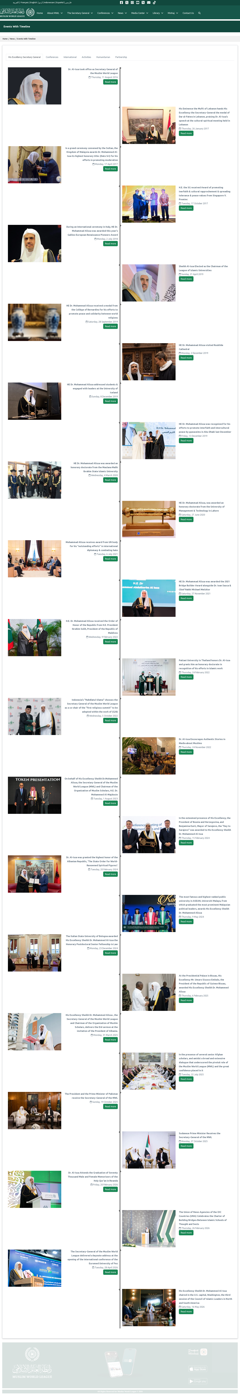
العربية (16, 2)
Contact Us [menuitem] (188, 13)
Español (60, 2)
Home (5, 39)
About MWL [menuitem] (53, 13)
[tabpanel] (120, 697)
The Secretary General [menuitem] (78, 13)
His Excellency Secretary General (24, 57)
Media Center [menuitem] (138, 13)
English (33, 2)
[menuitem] (199, 13)
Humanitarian (103, 57)
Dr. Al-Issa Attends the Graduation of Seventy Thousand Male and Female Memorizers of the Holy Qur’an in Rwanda (93, 1176)
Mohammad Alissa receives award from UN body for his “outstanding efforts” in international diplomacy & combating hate (92, 546)
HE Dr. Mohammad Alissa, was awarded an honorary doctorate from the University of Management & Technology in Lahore (202, 507)
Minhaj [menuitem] (171, 13)
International (70, 57)
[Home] (17, 12)
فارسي (68, 2)
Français (24, 2)
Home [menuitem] (40, 13)
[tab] (24, 57)
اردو (40, 2)
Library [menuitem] (156, 13)
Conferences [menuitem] (103, 13)
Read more (110, 82)
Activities (86, 57)
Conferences (52, 57)
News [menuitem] (120, 13)
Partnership (121, 57)
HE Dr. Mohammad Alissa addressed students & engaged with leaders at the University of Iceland (92, 388)
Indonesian (49, 2)
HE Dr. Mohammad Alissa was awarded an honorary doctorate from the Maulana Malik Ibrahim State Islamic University (94, 467)
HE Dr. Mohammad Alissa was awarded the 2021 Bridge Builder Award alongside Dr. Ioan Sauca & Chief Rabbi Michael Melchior (205, 585)
